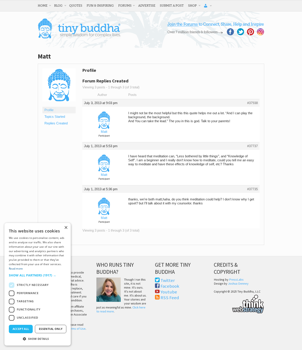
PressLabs (236, 280)
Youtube (169, 292)
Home (43, 6)
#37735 (252, 189)
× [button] (65, 227)
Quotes (75, 6)
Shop (192, 6)
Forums (125, 6)
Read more (16, 268)
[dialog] (37, 284)
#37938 (252, 103)
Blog (58, 6)
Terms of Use (77, 329)
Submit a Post (172, 6)
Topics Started (54, 116)
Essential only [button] (51, 329)
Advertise (146, 6)
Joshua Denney (238, 283)
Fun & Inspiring (100, 6)
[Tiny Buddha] (79, 38)
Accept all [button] (21, 329)
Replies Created (56, 123)
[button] (37, 275)
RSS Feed (170, 298)
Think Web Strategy (239, 303)
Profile (49, 110)
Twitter (168, 280)
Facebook (170, 286)
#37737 (252, 146)
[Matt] (59, 105)
